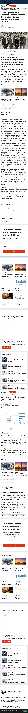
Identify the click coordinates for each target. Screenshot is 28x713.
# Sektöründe (11, 515)
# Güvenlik (4, 218)
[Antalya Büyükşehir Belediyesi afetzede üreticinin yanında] (14, 366)
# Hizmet (11, 218)
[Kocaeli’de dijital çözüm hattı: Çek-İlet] (14, 359)
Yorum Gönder (6, 347)
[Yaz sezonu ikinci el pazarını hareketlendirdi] (7, 298)
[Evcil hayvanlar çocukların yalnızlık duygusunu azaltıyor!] (14, 373)
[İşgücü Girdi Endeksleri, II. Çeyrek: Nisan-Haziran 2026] (20, 298)
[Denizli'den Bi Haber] (15, 4)
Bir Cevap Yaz (6, 313)
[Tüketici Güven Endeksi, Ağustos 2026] (7, 109)
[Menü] (2, 2)
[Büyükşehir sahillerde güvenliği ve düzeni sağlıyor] (14, 380)
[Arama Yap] (4, 6)
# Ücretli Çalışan (20, 515)
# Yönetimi (4, 221)
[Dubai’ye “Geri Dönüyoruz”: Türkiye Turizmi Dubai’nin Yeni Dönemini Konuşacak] (21, 95)
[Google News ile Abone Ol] (5, 51)
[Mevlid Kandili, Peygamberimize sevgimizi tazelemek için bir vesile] (14, 387)
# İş (17, 218)
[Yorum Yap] (2, 54)
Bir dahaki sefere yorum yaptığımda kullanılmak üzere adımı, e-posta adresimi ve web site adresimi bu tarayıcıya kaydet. (15, 342)
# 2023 (3, 515)
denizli (6, 26)
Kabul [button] (25, 711)
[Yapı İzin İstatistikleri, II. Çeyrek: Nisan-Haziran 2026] (20, 284)
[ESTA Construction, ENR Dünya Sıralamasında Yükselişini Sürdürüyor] (7, 95)
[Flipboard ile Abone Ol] (13, 51)
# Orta (21, 218)
